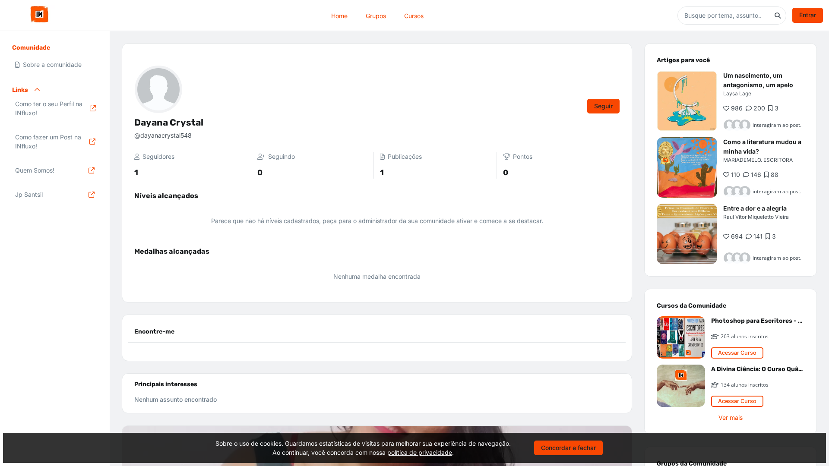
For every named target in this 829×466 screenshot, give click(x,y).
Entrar (807, 15)
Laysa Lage (737, 93)
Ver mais (730, 417)
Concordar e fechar (568, 447)
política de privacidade (419, 452)
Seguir (603, 106)
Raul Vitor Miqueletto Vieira (756, 217)
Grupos (376, 15)
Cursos (414, 15)
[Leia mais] (687, 101)
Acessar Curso (737, 353)
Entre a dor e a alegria (755, 208)
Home (339, 15)
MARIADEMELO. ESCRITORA (758, 160)
